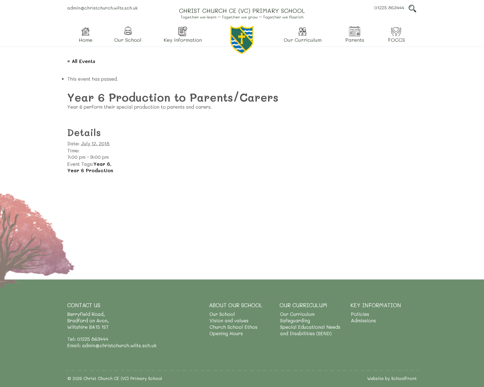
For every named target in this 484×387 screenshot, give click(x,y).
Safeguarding (295, 320)
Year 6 (101, 164)
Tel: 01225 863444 (87, 339)
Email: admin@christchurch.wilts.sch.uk (112, 345)
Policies (360, 314)
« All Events (81, 61)
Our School (222, 314)
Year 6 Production (90, 170)
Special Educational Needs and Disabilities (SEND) (310, 330)
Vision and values (229, 320)
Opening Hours (226, 333)
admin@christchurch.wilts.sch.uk (102, 8)
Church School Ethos (233, 327)
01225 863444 (389, 7)
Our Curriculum (297, 314)
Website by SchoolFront (392, 378)
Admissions (363, 320)
